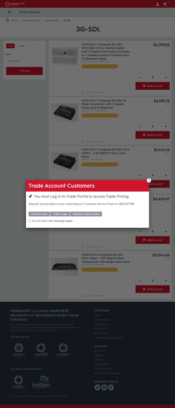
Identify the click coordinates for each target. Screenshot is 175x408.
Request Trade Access (86, 213)
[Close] (149, 180)
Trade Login (60, 213)
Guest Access (39, 213)
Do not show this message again (52, 220)
